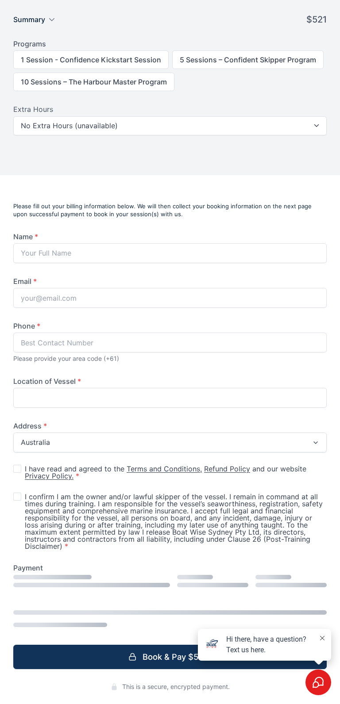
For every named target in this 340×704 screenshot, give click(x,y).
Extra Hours (33, 109)
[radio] (91, 59)
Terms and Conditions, (164, 468)
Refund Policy (227, 468)
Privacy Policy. (49, 475)
